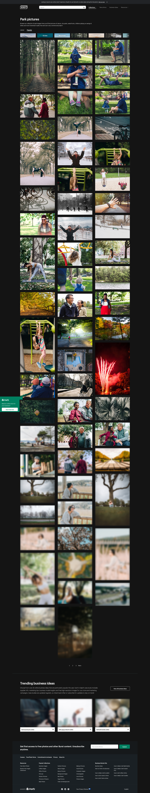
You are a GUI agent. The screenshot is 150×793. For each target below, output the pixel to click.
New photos (103, 7)
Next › (80, 665)
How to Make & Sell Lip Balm (102, 773)
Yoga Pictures (61, 779)
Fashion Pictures (62, 766)
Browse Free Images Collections (25, 769)
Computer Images (80, 771)
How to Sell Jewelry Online (102, 775)
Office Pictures (42, 771)
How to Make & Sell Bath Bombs (122, 766)
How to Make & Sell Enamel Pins (121, 769)
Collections (92, 7)
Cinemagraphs (80, 774)
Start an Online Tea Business (102, 768)
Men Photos (61, 776)
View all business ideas (120, 688)
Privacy (55, 757)
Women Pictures (43, 776)
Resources (124, 7)
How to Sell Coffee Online (120, 773)
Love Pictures (79, 776)
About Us (61, 757)
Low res (49, 90)
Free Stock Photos (24, 766)
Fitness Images (80, 779)
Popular (29, 30)
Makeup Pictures (80, 766)
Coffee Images (42, 768)
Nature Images (61, 768)
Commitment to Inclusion (45, 757)
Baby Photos (42, 781)
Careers (22, 757)
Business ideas (114, 7)
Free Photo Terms (31, 757)
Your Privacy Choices (82, 789)
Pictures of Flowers (44, 779)
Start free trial (10, 409)
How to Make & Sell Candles (121, 775)
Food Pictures (79, 768)
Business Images (43, 766)
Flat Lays (41, 774)
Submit (124, 747)
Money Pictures (61, 771)
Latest (22, 30)
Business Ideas (99, 766)
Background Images (62, 774)
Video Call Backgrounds (63, 781)
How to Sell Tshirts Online (101, 778)
